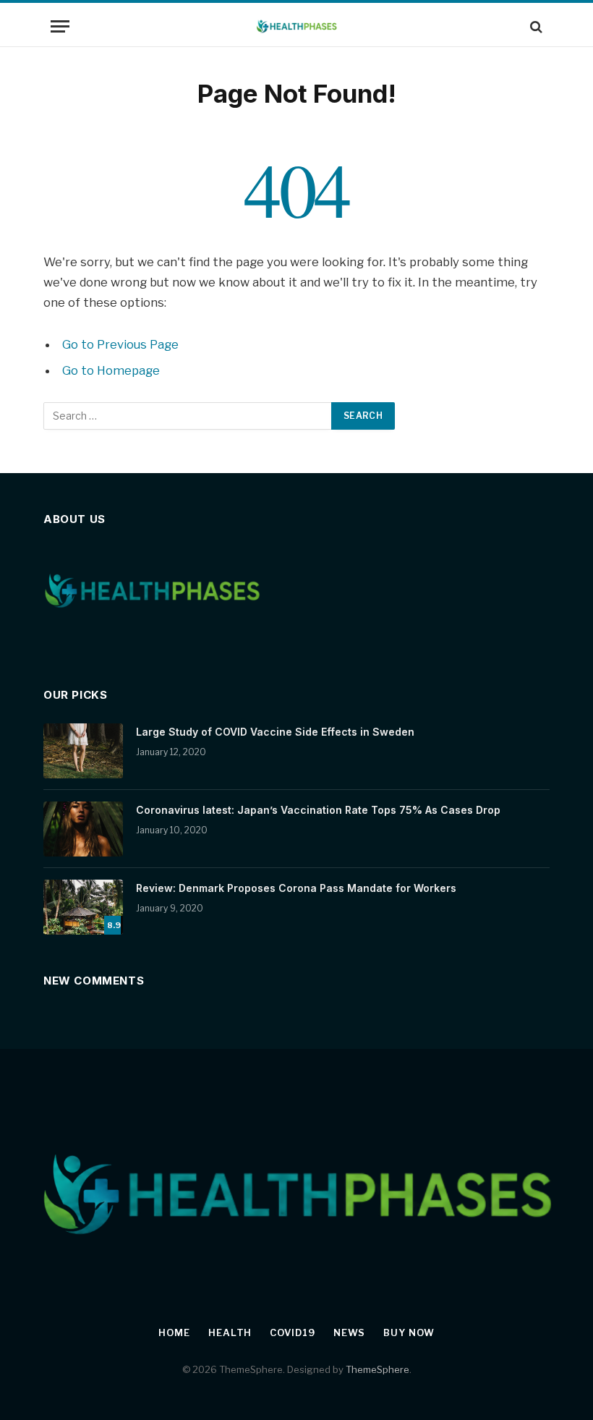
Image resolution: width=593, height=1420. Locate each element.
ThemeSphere (377, 1369)
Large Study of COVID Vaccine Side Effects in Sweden (275, 732)
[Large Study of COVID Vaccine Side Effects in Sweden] (83, 750)
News (349, 1332)
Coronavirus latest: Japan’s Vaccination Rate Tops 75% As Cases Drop (318, 810)
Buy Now (408, 1332)
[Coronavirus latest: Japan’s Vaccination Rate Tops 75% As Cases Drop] (83, 829)
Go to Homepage (111, 370)
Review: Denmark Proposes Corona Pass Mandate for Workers (296, 888)
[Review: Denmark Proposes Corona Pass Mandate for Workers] (83, 907)
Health (230, 1332)
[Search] (534, 26)
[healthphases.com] (297, 26)
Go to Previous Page (120, 344)
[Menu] (60, 26)
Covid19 (292, 1332)
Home (174, 1332)
